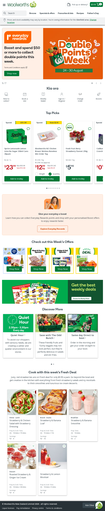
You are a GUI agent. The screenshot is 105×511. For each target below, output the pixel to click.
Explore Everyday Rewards (52, 228)
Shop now (12, 73)
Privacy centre (38, 508)
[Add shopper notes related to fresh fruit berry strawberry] (89, 128)
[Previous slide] (96, 83)
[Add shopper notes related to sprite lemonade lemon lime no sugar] (28, 128)
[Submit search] (4, 13)
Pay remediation (23, 508)
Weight (42, 174)
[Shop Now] (14, 260)
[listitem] (51, 364)
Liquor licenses (8, 508)
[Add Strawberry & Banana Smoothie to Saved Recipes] (95, 392)
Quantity (56, 174)
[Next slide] (100, 83)
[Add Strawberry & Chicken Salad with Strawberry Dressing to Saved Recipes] (33, 392)
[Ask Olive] (99, 506)
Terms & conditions (54, 508)
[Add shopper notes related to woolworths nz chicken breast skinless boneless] (59, 128)
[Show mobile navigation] (4, 4)
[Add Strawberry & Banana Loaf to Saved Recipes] (64, 392)
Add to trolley (16, 178)
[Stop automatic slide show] (92, 83)
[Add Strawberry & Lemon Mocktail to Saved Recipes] (64, 446)
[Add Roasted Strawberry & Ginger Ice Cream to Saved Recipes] (33, 446)
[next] (100, 140)
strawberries (26, 377)
